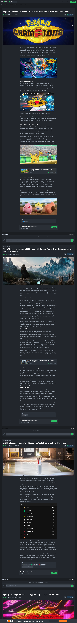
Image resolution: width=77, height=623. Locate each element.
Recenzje (20, 4)
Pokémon (25, 221)
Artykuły (16, 4)
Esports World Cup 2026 (28, 566)
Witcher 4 (25, 415)
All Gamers (43, 564)
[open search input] (63, 2)
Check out (54, 227)
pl (67, 1)
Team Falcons (35, 564)
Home (6, 4)
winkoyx (4, 597)
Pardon (4, 14)
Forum (25, 4)
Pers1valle (5, 254)
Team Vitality (26, 564)
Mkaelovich (5, 445)
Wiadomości (11, 4)
